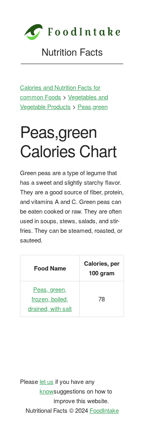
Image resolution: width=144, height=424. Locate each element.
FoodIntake (104, 410)
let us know (47, 386)
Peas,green (93, 106)
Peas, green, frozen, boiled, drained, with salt (50, 299)
